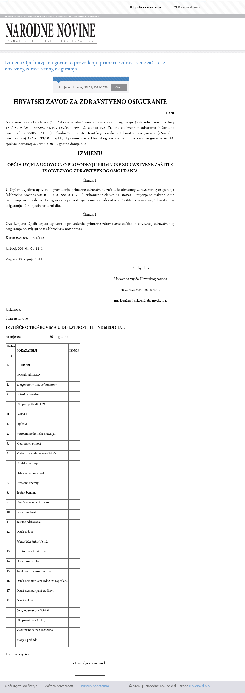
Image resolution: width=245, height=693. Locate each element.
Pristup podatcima (95, 686)
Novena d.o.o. (200, 686)
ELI (119, 686)
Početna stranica (189, 7)
